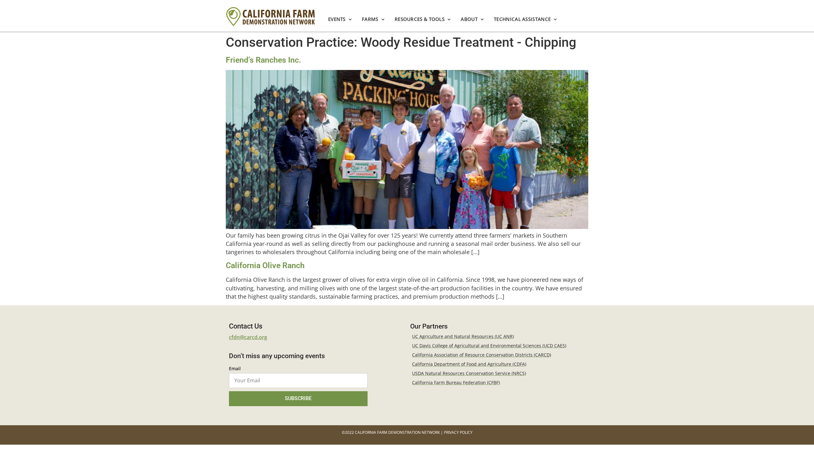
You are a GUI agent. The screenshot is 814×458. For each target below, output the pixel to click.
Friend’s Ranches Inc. (263, 60)
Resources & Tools (420, 19)
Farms (370, 19)
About (469, 19)
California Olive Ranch (265, 265)
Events (337, 19)
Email (235, 368)
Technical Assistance (522, 19)
